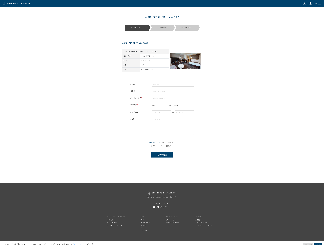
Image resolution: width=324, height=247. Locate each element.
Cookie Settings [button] (308, 244)
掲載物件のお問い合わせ (172, 222)
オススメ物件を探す (112, 222)
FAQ (142, 220)
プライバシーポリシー (153, 142)
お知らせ (143, 225)
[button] (319, 4)
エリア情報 (144, 230)
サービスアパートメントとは (114, 225)
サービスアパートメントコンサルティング (206, 225)
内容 (132, 119)
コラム (143, 227)
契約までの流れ (145, 222)
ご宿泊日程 (134, 112)
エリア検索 (110, 220)
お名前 (133, 84)
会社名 (132, 91)
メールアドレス (136, 98)
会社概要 (197, 220)
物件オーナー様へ (171, 220)
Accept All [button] (318, 244)
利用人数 (134, 104)
